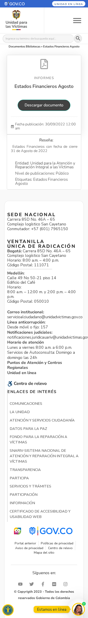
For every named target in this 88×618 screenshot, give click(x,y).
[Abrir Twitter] (32, 584)
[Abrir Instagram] (66, 584)
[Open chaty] (78, 609)
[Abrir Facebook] (44, 584)
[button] (19, 3)
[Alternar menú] (77, 20)
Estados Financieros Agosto (44, 86)
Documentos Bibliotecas (24, 46)
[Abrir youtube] (21, 584)
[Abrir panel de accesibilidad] (8, 610)
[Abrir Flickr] (55, 584)
